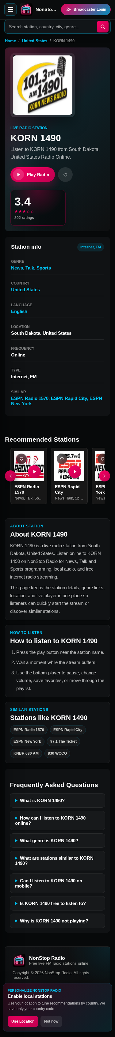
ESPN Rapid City (69, 398)
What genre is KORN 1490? (49, 840)
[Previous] (10, 475)
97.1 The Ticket (63, 741)
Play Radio (38, 174)
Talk (29, 267)
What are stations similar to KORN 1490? (54, 860)
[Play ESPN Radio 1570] (34, 471)
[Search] (103, 26)
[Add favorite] (65, 174)
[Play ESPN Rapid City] (75, 471)
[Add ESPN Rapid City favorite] (62, 459)
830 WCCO (57, 753)
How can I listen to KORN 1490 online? (50, 820)
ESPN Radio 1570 (29, 398)
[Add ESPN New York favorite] (103, 459)
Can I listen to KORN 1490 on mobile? (48, 883)
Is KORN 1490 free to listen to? (53, 903)
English (19, 311)
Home (10, 41)
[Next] (104, 475)
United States (34, 41)
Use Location (22, 1021)
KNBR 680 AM (26, 753)
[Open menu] (10, 9)
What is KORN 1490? (42, 800)
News (17, 267)
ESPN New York (27, 741)
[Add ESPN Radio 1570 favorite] (21, 459)
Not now (51, 1021)
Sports (43, 267)
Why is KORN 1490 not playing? (54, 920)
